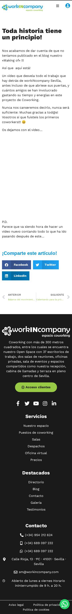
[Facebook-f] (18, 403)
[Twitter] (27, 403)
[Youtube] (36, 403)
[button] (57, 5)
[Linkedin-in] (54, 403)
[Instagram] (45, 403)
